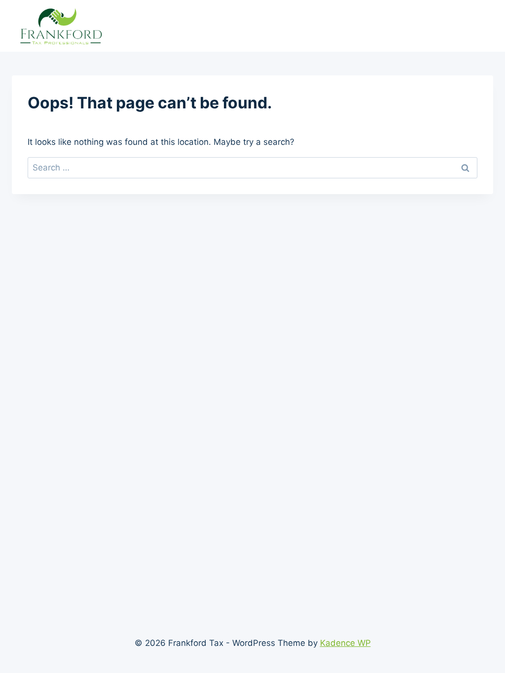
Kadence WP (345, 643)
